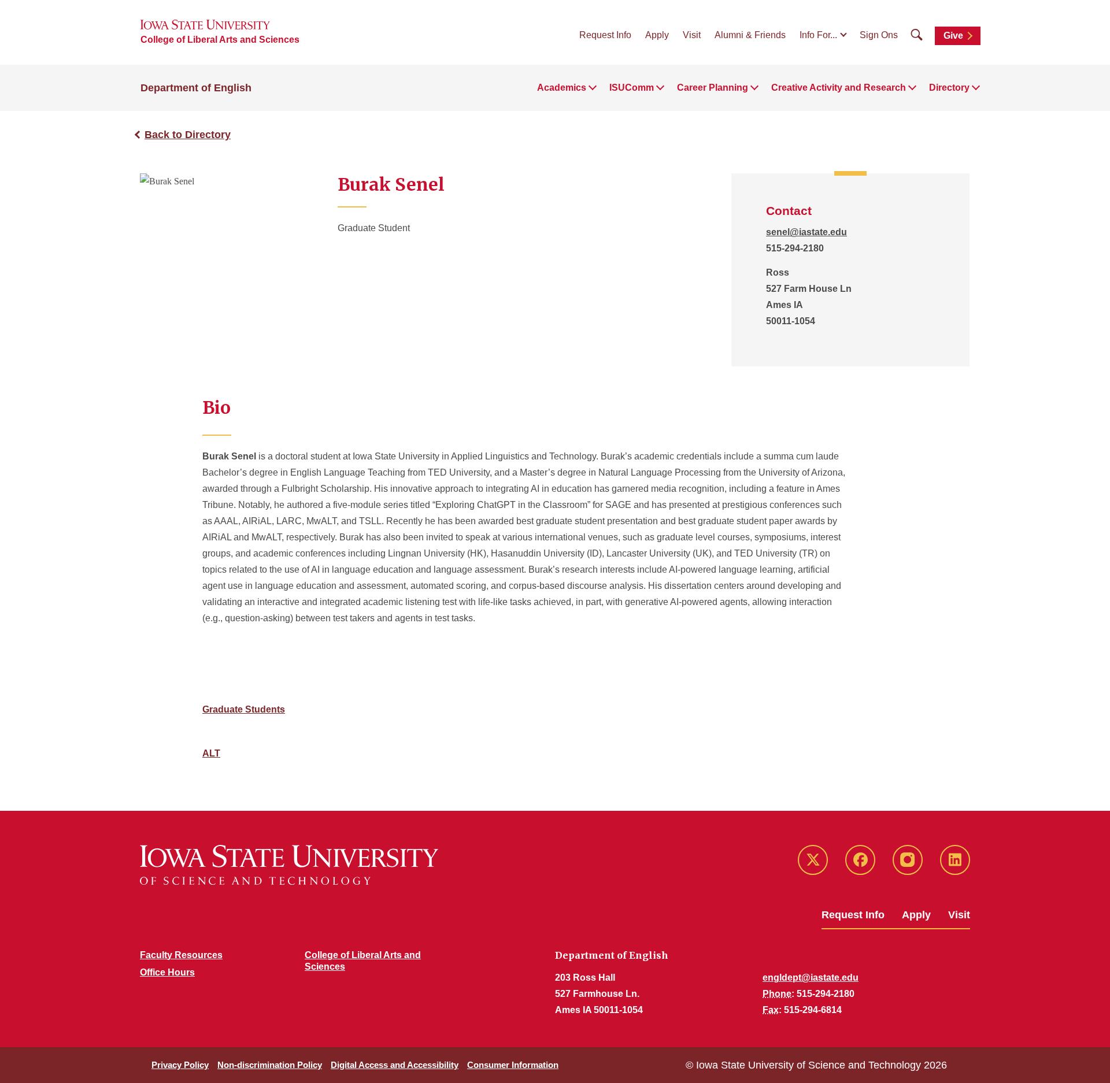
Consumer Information (512, 1065)
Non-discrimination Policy (269, 1065)
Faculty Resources (181, 955)
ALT (211, 753)
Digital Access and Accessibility (394, 1065)
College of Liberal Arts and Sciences (219, 39)
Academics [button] (561, 87)
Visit (692, 35)
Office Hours (167, 972)
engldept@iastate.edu (811, 977)
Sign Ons (879, 35)
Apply (657, 35)
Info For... (818, 35)
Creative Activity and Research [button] (838, 87)
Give (953, 35)
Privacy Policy (180, 1065)
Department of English (195, 88)
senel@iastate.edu (806, 232)
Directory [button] (949, 87)
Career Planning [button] (712, 87)
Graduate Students (243, 709)
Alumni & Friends (750, 35)
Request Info (605, 35)
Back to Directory (188, 134)
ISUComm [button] (631, 87)
